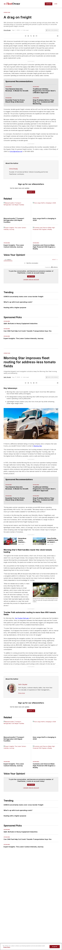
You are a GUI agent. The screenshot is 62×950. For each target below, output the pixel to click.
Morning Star (37, 440)
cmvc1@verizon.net (16, 145)
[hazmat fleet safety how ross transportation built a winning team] (10, 535)
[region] (31, 257)
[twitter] (31, 36)
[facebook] (25, 36)
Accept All (54, 946)
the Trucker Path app (22, 612)
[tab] (8, 253)
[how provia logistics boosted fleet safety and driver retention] (39, 535)
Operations (7, 12)
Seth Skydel (7, 371)
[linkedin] (28, 36)
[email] (36, 36)
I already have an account (31, 273)
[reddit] (33, 36)
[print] (57, 36)
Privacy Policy (6, 947)
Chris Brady (7, 30)
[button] (5, 4)
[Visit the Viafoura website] (54, 261)
